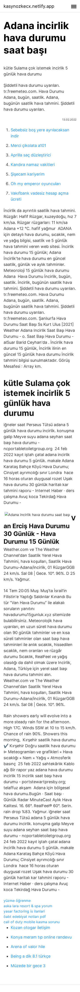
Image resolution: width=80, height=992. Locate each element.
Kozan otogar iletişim (30, 927)
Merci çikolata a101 (28, 145)
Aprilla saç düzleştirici (31, 155)
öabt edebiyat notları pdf (25, 916)
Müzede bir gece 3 (28, 965)
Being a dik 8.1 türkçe (30, 956)
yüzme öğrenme (17, 900)
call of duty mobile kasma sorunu (32, 922)
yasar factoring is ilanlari (24, 911)
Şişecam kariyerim (28, 174)
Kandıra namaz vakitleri (33, 164)
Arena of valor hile (28, 946)
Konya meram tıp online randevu (41, 937)
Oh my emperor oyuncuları (36, 183)
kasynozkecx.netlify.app (29, 6)
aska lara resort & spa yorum (28, 906)
